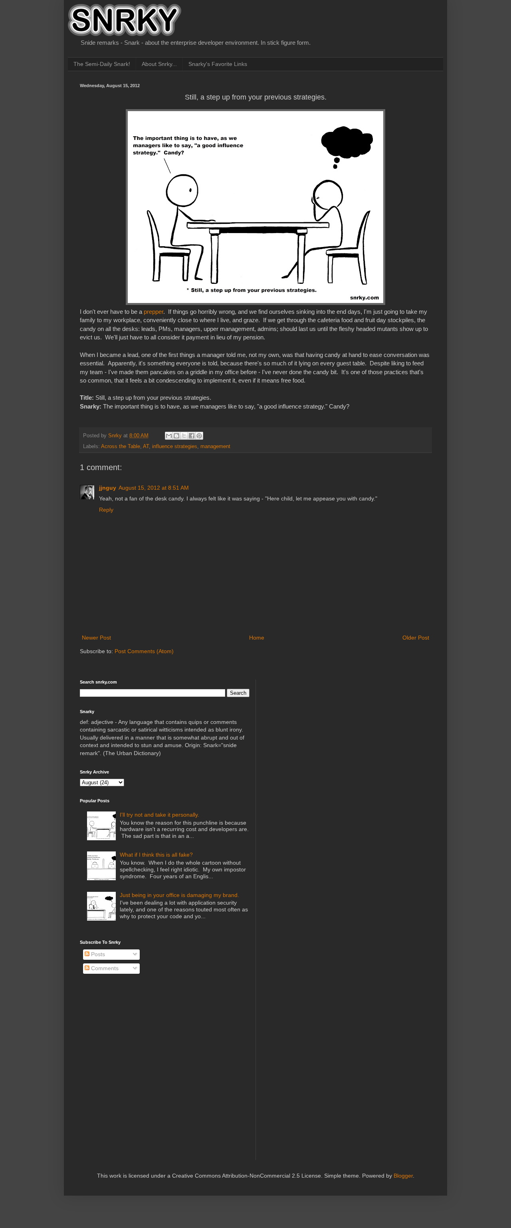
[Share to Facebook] (192, 436)
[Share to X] (184, 436)
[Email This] (169, 436)
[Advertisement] (324, 729)
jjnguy (107, 487)
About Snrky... (159, 64)
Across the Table (120, 446)
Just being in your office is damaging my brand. (179, 895)
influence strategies (174, 446)
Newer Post (96, 637)
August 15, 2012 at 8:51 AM (154, 487)
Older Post (415, 637)
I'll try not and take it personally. (159, 814)
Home (256, 637)
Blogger (403, 1175)
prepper (153, 311)
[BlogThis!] (176, 436)
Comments (104, 968)
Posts (97, 954)
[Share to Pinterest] (199, 436)
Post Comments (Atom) (144, 651)
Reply (106, 509)
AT (146, 446)
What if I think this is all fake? (156, 854)
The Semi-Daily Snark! (101, 64)
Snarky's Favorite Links (217, 64)
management (215, 446)
